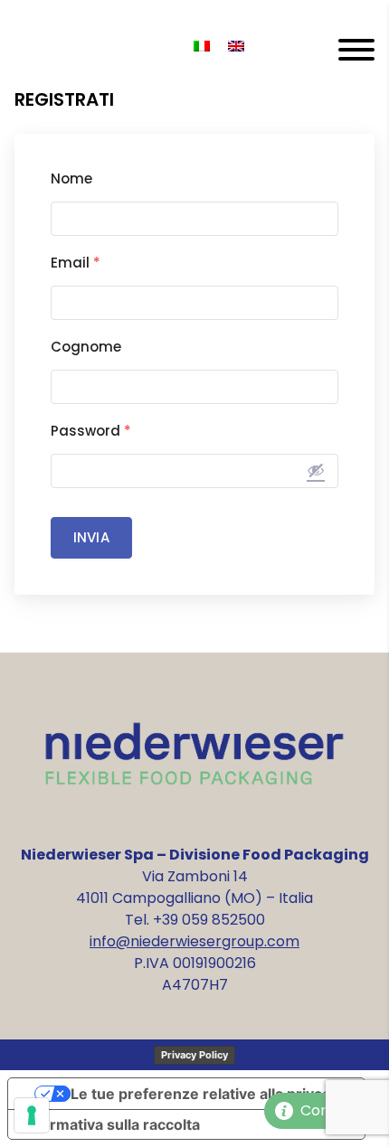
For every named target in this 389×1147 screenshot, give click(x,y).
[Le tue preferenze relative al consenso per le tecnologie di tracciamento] (31, 1115)
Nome (71, 178)
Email (75, 262)
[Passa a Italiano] (202, 46)
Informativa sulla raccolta (111, 1124)
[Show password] (316, 470)
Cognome (86, 346)
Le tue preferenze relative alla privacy (204, 1094)
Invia (91, 537)
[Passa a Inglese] (236, 46)
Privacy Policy (194, 1054)
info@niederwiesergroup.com (194, 941)
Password (91, 430)
